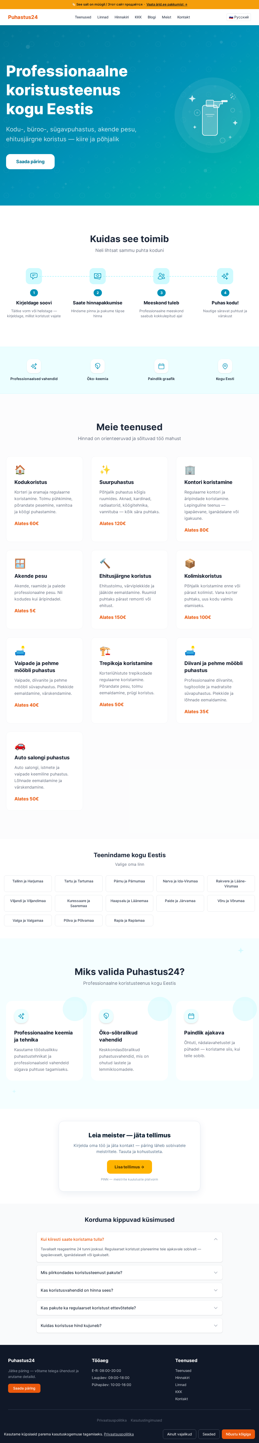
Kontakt (183, 17)
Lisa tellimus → (129, 1166)
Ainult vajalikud (179, 1434)
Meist (166, 17)
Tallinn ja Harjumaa (27, 881)
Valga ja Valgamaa (28, 920)
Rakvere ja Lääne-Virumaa (231, 883)
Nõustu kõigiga (238, 1434)
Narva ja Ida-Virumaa (180, 881)
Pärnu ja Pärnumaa (129, 881)
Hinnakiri (122, 17)
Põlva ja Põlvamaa (79, 920)
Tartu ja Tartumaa (78, 881)
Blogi (152, 17)
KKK (138, 17)
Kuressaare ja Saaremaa (78, 903)
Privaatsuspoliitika (112, 1420)
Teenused (83, 17)
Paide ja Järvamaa (180, 901)
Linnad (103, 17)
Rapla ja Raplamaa (129, 920)
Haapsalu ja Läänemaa (129, 901)
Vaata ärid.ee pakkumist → (166, 4)
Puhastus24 (23, 17)
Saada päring (30, 161)
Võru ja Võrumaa (231, 901)
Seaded (209, 1434)
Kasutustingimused (146, 1420)
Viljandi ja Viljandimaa (28, 901)
